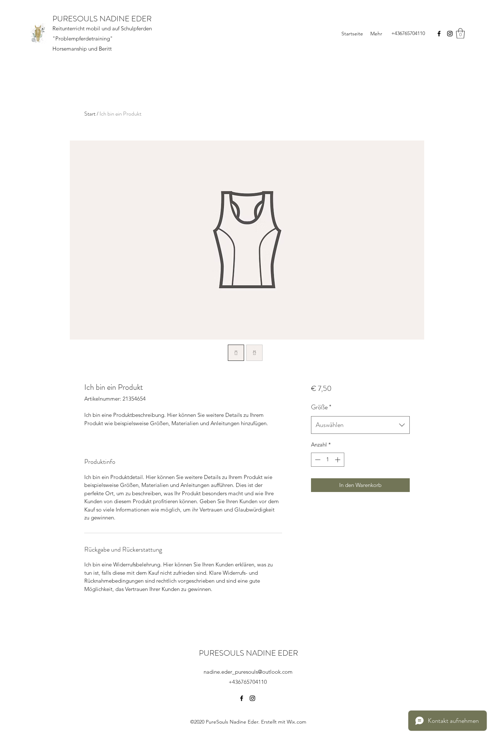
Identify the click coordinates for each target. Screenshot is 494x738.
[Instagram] (449, 33)
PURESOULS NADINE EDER (102, 18)
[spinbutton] (327, 459)
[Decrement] (317, 459)
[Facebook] (439, 33)
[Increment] (338, 459)
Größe (321, 407)
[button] (460, 33)
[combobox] (360, 425)
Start (89, 113)
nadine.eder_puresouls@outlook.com (248, 671)
